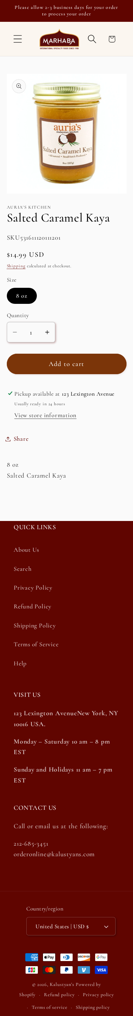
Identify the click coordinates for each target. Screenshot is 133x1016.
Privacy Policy (33, 587)
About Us (26, 549)
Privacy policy (98, 995)
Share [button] (21, 438)
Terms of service (50, 1007)
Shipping (16, 266)
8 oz (22, 295)
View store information (45, 415)
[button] (17, 39)
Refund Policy (32, 606)
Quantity (18, 315)
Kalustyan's (62, 984)
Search (23, 569)
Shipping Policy (35, 625)
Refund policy (59, 995)
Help (20, 663)
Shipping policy (93, 1007)
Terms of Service (36, 644)
